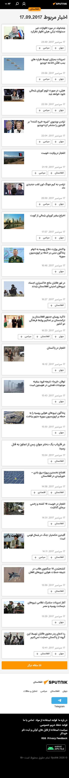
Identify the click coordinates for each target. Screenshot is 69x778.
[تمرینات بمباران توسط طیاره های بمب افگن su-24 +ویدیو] (14, 64)
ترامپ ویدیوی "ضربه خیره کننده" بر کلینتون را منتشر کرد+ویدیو (46, 124)
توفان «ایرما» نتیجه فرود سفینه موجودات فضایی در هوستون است (47, 384)
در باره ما (62, 720)
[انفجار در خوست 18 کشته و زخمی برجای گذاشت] (14, 508)
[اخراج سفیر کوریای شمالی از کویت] (14, 221)
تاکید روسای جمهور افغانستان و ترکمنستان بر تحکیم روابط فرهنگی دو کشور (47, 320)
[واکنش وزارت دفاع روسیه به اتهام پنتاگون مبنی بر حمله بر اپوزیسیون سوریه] (14, 255)
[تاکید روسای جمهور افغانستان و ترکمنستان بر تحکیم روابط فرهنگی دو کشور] (14, 321)
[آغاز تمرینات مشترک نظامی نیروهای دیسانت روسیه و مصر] (14, 607)
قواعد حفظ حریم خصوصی (53, 725)
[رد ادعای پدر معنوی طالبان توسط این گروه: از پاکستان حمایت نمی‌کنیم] (14, 638)
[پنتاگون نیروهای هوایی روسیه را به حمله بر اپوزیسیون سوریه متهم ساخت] (14, 417)
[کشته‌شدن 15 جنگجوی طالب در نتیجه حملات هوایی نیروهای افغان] (14, 574)
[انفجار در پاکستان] (14, 353)
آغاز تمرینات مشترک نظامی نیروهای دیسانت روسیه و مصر (46, 605)
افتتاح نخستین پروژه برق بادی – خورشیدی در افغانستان (48, 475)
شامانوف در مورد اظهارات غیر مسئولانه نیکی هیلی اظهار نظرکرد (48, 30)
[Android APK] (56, 748)
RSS (43, 738)
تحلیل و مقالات (30, 691)
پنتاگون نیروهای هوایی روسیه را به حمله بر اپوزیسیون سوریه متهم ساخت (45, 415)
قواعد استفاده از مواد (46, 720)
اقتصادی (41, 493)
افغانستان (59, 173)
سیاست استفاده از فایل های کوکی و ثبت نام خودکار (44, 732)
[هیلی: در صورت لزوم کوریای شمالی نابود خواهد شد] (14, 95)
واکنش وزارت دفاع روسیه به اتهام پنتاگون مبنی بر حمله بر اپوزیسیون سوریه (47, 253)
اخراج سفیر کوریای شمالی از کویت (47, 216)
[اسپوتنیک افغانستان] (60, 5)
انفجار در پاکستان (56, 348)
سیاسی (46, 48)
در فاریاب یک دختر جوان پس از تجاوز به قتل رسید (38, 446)
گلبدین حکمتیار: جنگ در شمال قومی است (46, 537)
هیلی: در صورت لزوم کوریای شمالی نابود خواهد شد (47, 93)
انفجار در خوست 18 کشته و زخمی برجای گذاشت (47, 506)
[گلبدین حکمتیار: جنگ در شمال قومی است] (14, 541)
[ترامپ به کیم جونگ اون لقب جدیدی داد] (14, 189)
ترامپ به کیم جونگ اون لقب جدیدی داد (45, 186)
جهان (61, 48)
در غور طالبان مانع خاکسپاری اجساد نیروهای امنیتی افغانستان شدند (46, 285)
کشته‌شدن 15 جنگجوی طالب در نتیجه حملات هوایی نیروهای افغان (47, 571)
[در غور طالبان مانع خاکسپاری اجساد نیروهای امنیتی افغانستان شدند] (14, 288)
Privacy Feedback (57, 738)
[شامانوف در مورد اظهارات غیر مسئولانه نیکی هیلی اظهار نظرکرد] (14, 32)
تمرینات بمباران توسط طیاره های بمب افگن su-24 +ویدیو (48, 61)
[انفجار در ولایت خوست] (14, 157)
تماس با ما (28, 720)
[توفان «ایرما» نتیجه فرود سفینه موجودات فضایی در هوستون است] (14, 386)
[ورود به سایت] (24, 3)
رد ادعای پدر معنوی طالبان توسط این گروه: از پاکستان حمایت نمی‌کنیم (46, 636)
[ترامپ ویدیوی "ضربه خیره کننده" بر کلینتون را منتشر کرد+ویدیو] (14, 126)
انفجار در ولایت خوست (53, 153)
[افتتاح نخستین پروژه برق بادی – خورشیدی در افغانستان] (14, 477)
